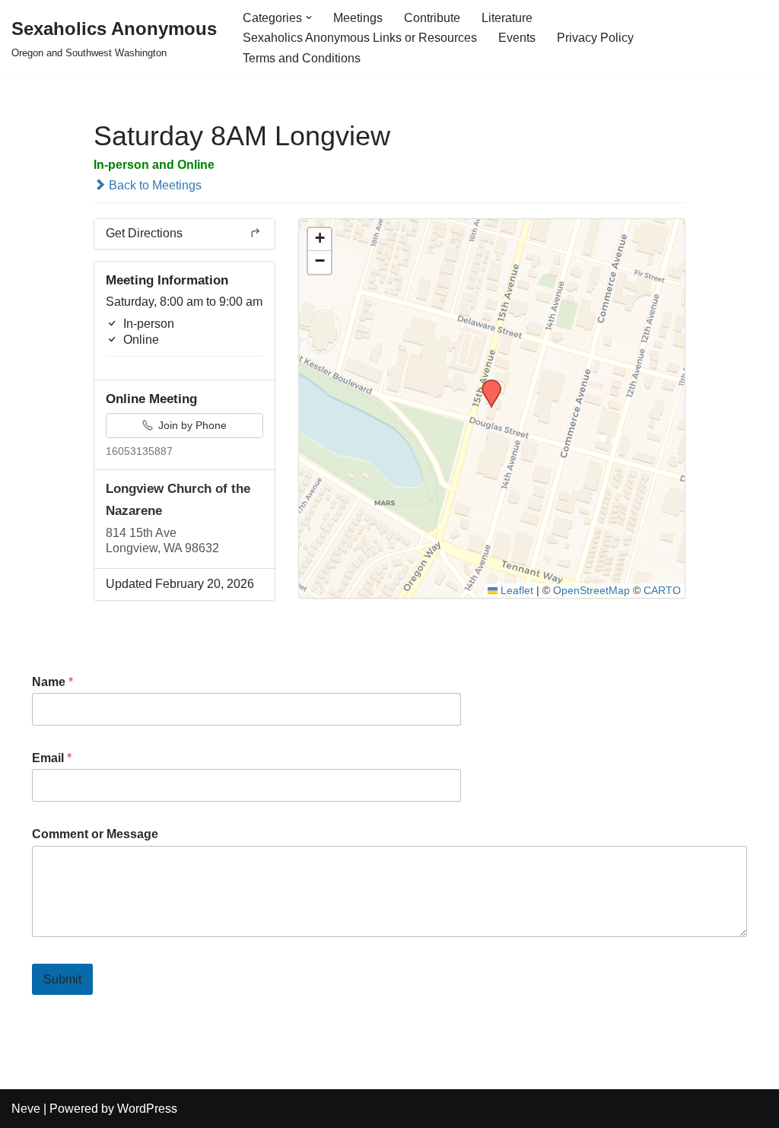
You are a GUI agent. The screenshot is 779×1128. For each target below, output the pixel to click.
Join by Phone (191, 425)
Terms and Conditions (302, 58)
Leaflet (515, 590)
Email (52, 757)
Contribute (432, 17)
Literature (507, 17)
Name (52, 681)
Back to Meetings (154, 185)
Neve (25, 1108)
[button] (309, 17)
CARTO (662, 590)
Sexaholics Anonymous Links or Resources (360, 37)
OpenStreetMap (591, 590)
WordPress (147, 1108)
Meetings (358, 17)
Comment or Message (95, 834)
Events (517, 37)
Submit (62, 979)
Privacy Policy (595, 37)
